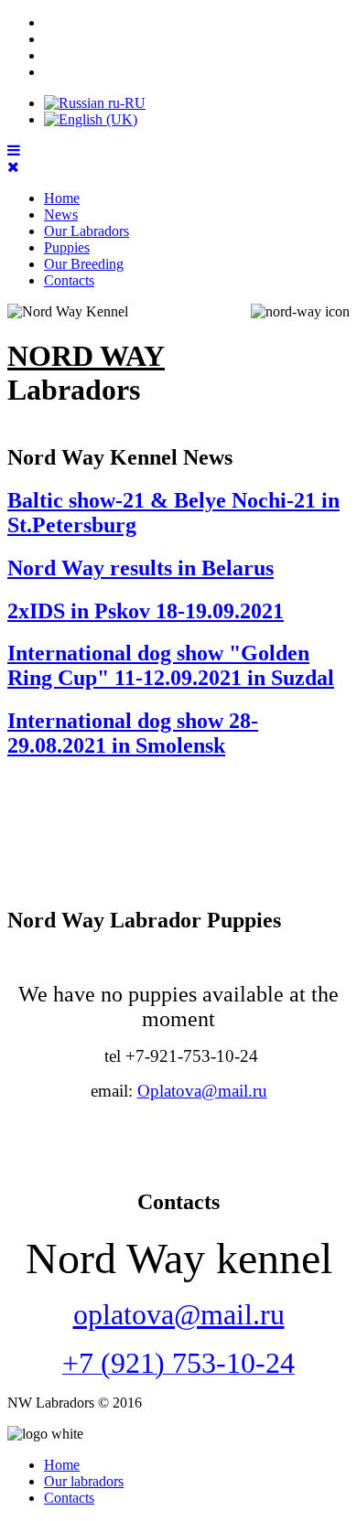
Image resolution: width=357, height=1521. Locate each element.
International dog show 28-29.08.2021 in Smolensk (132, 733)
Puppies (67, 247)
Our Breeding (84, 264)
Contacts (69, 280)
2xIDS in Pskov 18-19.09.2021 (145, 611)
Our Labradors (86, 231)
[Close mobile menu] (13, 167)
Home (62, 198)
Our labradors (84, 1481)
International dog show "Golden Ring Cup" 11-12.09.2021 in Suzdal (170, 665)
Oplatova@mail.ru (202, 1090)
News (61, 214)
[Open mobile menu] (13, 150)
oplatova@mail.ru (179, 1314)
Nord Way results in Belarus (140, 568)
